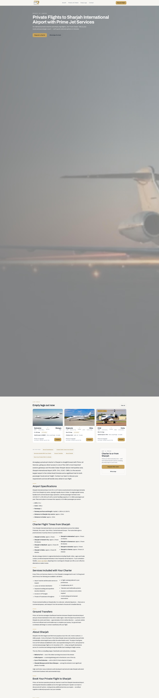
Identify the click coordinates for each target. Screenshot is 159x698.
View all (123, 405)
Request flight (121, 2)
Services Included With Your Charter (42, 453)
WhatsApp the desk (55, 35)
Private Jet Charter (73, 2)
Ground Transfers (58, 453)
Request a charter (39, 35)
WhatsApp (113, 471)
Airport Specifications (48, 449)
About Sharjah (69, 453)
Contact (91, 2)
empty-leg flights (43, 561)
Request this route (113, 466)
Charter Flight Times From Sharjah (64, 449)
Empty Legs (84, 2)
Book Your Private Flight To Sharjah (42, 457)
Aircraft (64, 2)
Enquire (58, 439)
